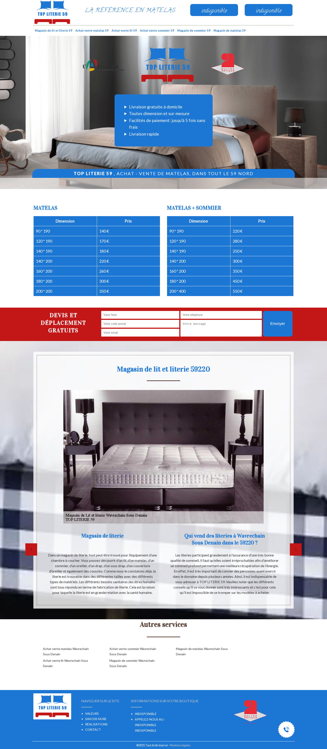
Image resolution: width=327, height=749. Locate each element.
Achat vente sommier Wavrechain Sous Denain (132, 651)
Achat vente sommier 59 (157, 30)
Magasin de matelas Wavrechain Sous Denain (202, 651)
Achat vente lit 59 (124, 30)
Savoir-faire (96, 719)
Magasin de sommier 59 (193, 30)
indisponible (145, 725)
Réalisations (96, 724)
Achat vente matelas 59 (92, 30)
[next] (296, 549)
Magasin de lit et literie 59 (53, 30)
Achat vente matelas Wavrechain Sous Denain (66, 651)
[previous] (31, 549)
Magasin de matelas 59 (230, 30)
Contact (93, 729)
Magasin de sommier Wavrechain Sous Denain (132, 663)
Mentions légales (180, 745)
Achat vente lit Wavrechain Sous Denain (65, 663)
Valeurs (92, 713)
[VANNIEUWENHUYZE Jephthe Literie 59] (52, 12)
